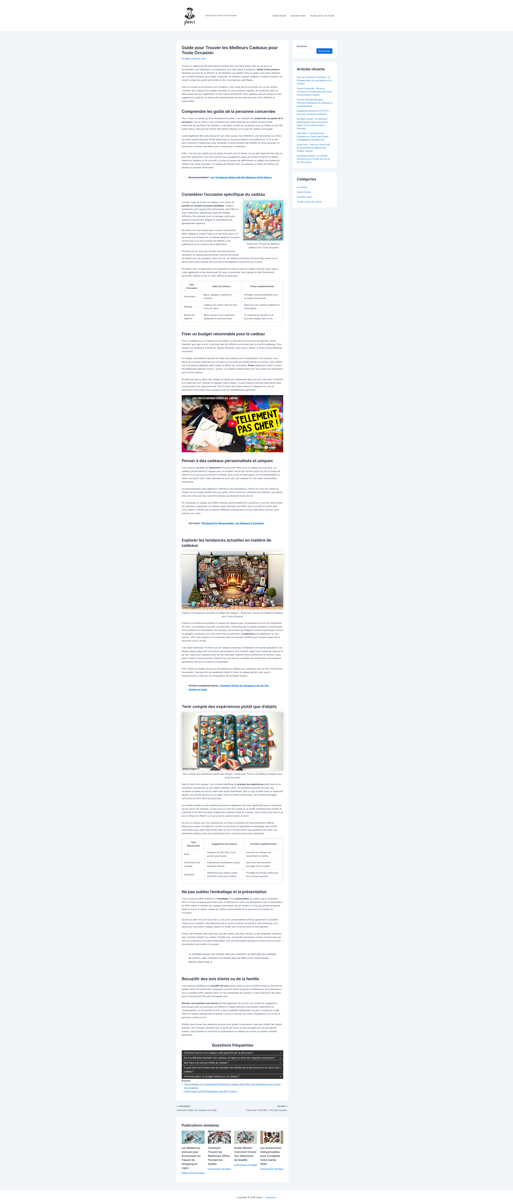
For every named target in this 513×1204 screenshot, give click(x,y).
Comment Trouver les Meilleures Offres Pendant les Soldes (219, 1156)
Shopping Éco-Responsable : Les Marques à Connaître (233, 523)
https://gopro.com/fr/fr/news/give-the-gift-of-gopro (210, 1091)
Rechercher (302, 46)
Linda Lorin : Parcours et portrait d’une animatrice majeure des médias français (313, 147)
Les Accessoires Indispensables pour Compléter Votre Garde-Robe (270, 1156)
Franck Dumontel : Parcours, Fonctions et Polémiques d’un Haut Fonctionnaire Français (314, 91)
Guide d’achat (279, 15)
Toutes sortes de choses (322, 15)
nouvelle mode (298, 15)
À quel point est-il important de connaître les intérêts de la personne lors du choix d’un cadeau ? (231, 1069)
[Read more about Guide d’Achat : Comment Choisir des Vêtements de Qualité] (245, 1137)
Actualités (302, 187)
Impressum (270, 1197)
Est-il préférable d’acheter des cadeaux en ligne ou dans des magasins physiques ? (229, 1057)
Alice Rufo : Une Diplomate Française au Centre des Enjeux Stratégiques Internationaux (313, 136)
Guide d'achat (188, 1173)
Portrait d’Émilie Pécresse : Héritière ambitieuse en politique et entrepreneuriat (314, 102)
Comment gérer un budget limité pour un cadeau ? (211, 1076)
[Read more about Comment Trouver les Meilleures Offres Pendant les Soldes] (219, 1137)
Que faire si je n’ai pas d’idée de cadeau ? (206, 1062)
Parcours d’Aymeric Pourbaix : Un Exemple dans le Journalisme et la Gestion (314, 80)
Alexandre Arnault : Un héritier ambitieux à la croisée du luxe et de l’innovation (313, 158)
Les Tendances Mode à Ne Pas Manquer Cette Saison (241, 177)
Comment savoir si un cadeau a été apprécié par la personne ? (218, 1052)
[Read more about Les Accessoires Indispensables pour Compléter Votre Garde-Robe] (271, 1137)
